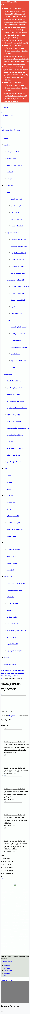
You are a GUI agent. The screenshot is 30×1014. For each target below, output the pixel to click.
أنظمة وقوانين (11, 502)
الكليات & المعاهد (8, 185)
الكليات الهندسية (13, 232)
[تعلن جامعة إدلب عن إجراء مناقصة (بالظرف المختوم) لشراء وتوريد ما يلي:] (13, 755)
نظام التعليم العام (13, 516)
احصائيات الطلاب (12, 623)
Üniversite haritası (12, 952)
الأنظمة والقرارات (8, 495)
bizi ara (23, 952)
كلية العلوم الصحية (17, 226)
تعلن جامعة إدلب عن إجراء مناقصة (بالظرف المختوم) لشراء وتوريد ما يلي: (16, 41)
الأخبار (5, 468)
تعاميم (9, 489)
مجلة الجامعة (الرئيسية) (10, 664)
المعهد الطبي (15, 354)
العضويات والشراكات (13, 549)
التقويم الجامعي (12, 603)
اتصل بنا (25, 904)
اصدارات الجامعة (12, 563)
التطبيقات (6, 657)
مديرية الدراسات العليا (14, 381)
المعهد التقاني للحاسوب (19, 327)
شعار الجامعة (25, 899)
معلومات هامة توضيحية (14, 650)
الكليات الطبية (11, 192)
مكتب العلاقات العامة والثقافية (17, 408)
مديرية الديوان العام (13, 455)
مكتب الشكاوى (12, 617)
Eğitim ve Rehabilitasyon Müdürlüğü (23, 937)
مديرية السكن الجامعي (14, 461)
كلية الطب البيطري (16, 219)
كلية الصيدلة (15, 212)
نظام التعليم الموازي (13, 522)
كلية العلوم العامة (16, 313)
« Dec (2, 879)
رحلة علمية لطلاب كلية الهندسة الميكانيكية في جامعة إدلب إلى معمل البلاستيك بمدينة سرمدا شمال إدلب (13, 674)
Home (2, 670)
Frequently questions (15, 924)
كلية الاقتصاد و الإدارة (17, 293)
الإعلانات (9, 482)
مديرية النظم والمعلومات (15, 448)
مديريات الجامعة (8, 374)
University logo (24, 924)
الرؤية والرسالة (4, 899)
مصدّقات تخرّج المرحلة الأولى (16, 583)
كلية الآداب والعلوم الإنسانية (20, 286)
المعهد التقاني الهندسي (19, 347)
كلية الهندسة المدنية (17, 259)
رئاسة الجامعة (11, 158)
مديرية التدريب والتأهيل (14, 421)
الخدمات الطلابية (8, 576)
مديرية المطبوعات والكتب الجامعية (18, 428)
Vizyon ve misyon (4, 945)
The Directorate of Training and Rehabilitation (24, 914)
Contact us (24, 929)
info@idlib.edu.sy (6, 961)
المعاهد (9, 320)
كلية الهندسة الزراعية (18, 273)
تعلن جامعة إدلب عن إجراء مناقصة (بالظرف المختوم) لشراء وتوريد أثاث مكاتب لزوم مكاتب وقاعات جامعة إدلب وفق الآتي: (16, 49)
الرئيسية (6, 138)
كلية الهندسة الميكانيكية (19, 246)
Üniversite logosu (23, 945)
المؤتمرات (10, 570)
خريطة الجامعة (11, 556)
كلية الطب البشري (16, 199)
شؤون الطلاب (11, 536)
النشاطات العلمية (8, 543)
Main (6, 914)
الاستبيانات (4, 904)
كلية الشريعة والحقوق (18, 300)
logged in (12, 715)
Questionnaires (6, 929)
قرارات (9, 509)
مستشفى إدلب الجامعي (15, 387)
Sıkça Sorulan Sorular (12, 945)
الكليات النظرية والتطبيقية (15, 280)
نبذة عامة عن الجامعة (13, 151)
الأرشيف (9, 178)
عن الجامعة (7, 145)
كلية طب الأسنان (16, 205)
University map (15, 929)
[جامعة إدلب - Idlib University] (8, 122)
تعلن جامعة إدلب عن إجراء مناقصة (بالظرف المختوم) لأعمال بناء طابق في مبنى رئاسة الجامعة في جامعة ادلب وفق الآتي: (16, 76)
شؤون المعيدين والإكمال (15, 529)
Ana (4, 936)
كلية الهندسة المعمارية (18, 266)
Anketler (4, 952)
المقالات (10, 172)
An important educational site (15, 914)
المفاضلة (10, 610)
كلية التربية (14, 306)
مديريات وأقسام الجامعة (14, 165)
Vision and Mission (6, 924)
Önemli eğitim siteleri (12, 937)
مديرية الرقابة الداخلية (14, 414)
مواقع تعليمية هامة (11, 892)
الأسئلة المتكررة (12, 644)
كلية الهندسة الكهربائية (18, 253)
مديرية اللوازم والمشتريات (15, 401)
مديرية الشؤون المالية (14, 394)
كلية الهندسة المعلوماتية (19, 239)
